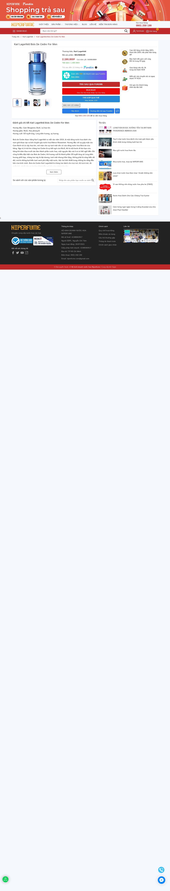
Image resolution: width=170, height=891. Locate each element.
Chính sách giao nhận (108, 245)
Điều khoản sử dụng (107, 234)
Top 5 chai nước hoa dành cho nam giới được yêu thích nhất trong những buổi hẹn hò (133, 140)
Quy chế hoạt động (106, 230)
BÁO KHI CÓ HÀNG (71, 105)
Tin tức (102, 123)
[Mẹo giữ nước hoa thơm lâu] (105, 153)
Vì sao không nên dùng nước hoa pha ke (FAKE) (133, 184)
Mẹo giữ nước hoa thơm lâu (124, 150)
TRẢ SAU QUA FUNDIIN (91, 84)
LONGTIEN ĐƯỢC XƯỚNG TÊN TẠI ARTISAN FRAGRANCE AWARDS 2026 (132, 129)
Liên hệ (92, 24)
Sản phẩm (56, 24)
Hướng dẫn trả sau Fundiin (101, 111)
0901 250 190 (144, 24)
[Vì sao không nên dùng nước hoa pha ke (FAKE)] (105, 187)
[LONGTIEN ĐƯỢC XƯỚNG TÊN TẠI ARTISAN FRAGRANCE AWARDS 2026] (105, 130)
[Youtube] (22, 252)
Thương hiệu (71, 24)
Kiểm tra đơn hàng (108, 24)
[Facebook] (13, 252)
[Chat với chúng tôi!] (161, 880)
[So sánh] (117, 110)
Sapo (114, 267)
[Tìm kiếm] (126, 31)
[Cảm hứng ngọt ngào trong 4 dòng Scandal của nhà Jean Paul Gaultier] (105, 210)
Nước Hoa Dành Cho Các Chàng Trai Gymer (131, 196)
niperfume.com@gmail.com (78, 259)
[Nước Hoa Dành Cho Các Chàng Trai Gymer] (105, 198)
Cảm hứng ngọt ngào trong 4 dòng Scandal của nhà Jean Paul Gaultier (134, 208)
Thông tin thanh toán (107, 241)
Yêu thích (75, 111)
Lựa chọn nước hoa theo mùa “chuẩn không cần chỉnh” (133, 174)
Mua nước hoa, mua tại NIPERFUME (128, 162)
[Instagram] (26, 252)
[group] (37, 73)
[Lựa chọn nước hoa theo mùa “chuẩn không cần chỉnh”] (105, 176)
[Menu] (14, 31)
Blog (84, 24)
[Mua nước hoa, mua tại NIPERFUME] (105, 164)
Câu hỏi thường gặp (107, 238)
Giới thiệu (44, 24)
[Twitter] (17, 252)
